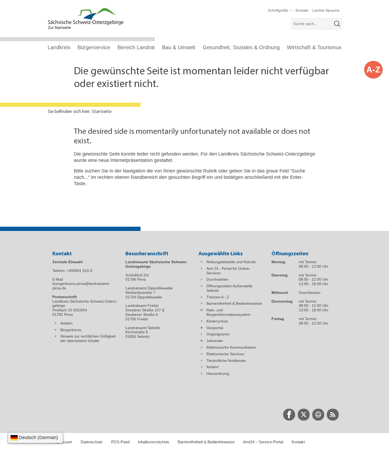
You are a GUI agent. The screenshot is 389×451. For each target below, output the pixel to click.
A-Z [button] (373, 69)
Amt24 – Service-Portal (263, 442)
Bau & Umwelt (178, 47)
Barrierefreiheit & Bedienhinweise (206, 442)
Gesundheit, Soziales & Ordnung (241, 47)
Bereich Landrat (136, 47)
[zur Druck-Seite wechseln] (318, 415)
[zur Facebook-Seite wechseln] (289, 415)
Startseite (101, 112)
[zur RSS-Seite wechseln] (333, 415)
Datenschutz (92, 442)
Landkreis (59, 47)
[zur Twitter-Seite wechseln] (304, 415)
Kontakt (298, 442)
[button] (280, 10)
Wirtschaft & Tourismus (314, 47)
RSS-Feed (120, 442)
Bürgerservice (94, 47)
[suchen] (337, 23)
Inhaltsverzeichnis (153, 442)
